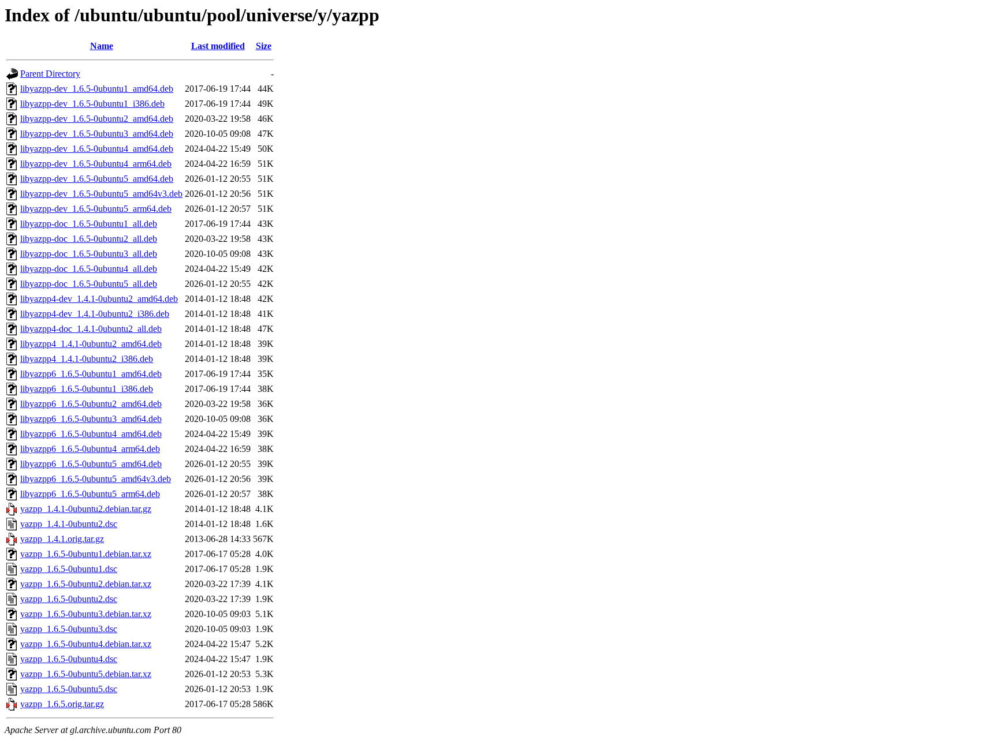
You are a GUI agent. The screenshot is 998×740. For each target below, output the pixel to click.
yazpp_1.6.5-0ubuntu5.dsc (68, 689)
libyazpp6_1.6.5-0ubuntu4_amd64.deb (91, 434)
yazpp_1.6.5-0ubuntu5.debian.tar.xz (85, 674)
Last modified (218, 46)
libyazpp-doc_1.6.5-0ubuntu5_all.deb (88, 284)
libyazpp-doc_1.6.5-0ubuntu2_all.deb (88, 239)
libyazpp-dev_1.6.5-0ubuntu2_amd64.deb (96, 119)
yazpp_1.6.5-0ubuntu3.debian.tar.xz (85, 614)
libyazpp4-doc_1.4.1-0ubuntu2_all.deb (91, 329)
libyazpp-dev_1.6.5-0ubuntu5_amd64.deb (96, 179)
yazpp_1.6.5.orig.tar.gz (62, 704)
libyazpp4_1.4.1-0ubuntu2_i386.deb (86, 359)
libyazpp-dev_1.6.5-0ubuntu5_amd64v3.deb (101, 194)
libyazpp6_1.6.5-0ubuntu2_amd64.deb (91, 404)
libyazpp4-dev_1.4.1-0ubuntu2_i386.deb (94, 314)
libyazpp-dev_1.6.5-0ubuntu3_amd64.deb (96, 134)
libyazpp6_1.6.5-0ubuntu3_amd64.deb (91, 419)
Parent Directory (50, 74)
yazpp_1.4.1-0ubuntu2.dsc (68, 524)
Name (101, 46)
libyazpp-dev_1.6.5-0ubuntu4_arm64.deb (96, 164)
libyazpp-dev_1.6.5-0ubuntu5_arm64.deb (96, 209)
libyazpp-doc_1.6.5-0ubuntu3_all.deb (88, 254)
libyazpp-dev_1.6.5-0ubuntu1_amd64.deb (96, 89)
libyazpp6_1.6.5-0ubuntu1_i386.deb (86, 389)
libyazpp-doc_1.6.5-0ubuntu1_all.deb (88, 224)
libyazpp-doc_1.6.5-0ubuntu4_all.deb (88, 269)
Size (263, 46)
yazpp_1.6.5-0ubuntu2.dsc (68, 599)
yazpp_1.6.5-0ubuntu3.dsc (68, 629)
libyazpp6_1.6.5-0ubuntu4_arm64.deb (90, 449)
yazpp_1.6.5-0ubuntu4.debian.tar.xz (85, 644)
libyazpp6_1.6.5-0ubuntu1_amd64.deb (91, 374)
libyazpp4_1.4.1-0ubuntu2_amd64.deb (91, 344)
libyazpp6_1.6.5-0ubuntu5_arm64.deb (90, 494)
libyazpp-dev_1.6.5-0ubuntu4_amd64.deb (96, 149)
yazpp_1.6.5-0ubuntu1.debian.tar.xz (85, 554)
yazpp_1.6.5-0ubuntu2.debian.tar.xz (85, 584)
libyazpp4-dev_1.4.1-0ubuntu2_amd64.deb (99, 299)
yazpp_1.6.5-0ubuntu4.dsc (68, 659)
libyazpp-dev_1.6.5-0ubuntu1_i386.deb (92, 104)
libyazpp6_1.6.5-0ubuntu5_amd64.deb (91, 464)
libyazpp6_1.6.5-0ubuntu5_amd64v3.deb (95, 479)
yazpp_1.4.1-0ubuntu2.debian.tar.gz (85, 509)
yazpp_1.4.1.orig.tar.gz (62, 539)
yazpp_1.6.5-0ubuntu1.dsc (68, 569)
